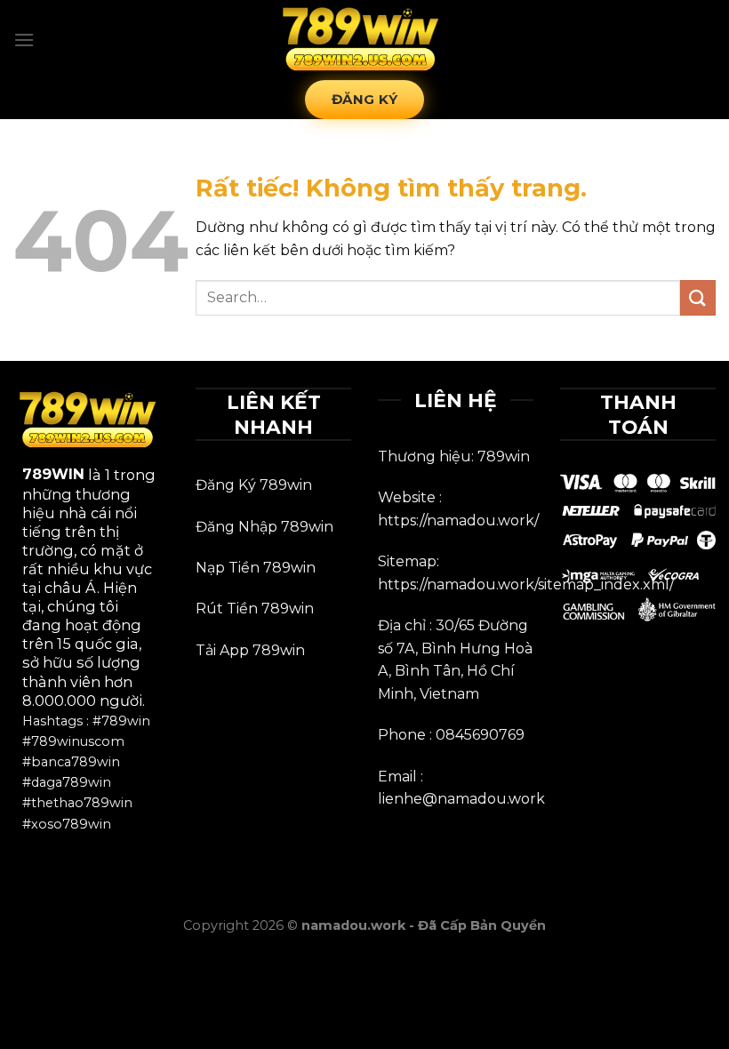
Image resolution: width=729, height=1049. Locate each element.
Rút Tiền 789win (255, 608)
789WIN (53, 474)
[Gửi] (698, 297)
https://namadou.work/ (458, 520)
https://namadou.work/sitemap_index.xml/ (526, 584)
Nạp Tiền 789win (256, 567)
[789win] (364, 40)
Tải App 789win (250, 650)
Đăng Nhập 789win (264, 526)
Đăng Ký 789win (254, 484)
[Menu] (24, 39)
